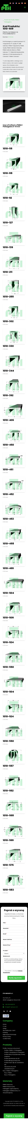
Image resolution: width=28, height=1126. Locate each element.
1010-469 (8, 568)
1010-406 (8, 420)
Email (4, 934)
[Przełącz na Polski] (22, 3)
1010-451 (8, 469)
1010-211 (7, 272)
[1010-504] (14, 583)
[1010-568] (14, 805)
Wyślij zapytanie (15, 978)
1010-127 (8, 222)
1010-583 (8, 889)
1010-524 (8, 642)
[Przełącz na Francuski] (16, 3)
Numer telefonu (7, 939)
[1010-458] (14, 534)
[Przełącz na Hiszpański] (25, 3)
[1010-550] (14, 657)
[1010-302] (14, 311)
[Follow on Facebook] (7, 1011)
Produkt (5, 950)
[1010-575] (14, 855)
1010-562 (8, 790)
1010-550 (8, 667)
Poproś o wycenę (14, 1115)
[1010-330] (14, 336)
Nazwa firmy (6, 945)
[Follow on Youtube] (10, 1011)
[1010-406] (14, 410)
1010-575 (8, 865)
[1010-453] (14, 509)
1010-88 (7, 173)
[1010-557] (14, 756)
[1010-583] (14, 880)
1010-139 (8, 247)
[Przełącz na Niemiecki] (19, 3)
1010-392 (8, 395)
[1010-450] (14, 435)
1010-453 (8, 519)
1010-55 (7, 148)
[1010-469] (14, 558)
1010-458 (8, 543)
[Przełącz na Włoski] (10, 3)
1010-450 (8, 444)
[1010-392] (14, 385)
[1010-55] (14, 139)
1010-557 (8, 766)
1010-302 (8, 321)
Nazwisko (5, 928)
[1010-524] (14, 632)
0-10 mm (10, 37)
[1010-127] (14, 213)
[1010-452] (14, 484)
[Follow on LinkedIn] (4, 1011)
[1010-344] (14, 361)
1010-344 (8, 370)
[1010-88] (14, 163)
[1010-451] (14, 459)
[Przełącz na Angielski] (13, 3)
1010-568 (8, 815)
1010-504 (8, 593)
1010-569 (8, 840)
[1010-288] (14, 287)
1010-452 (8, 494)
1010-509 (8, 617)
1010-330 (8, 346)
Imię (4, 922)
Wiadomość (6, 956)
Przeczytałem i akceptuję (12, 971)
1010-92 (7, 198)
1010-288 (8, 296)
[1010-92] (14, 188)
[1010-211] (14, 262)
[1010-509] (14, 608)
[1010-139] (14, 237)
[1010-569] (14, 830)
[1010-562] (14, 781)
